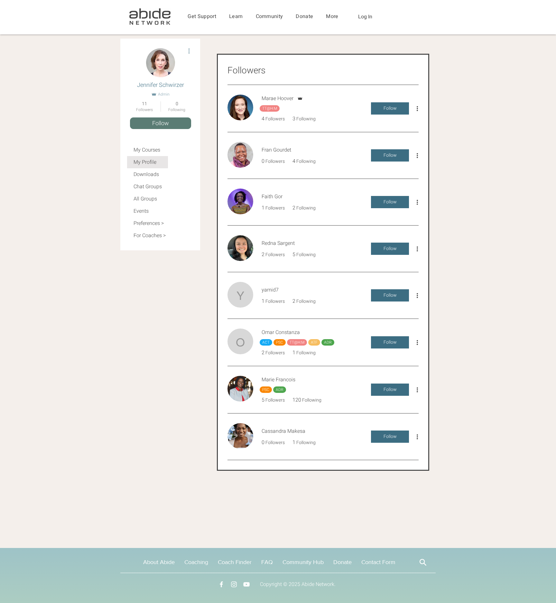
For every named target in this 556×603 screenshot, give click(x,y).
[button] (202, 16)
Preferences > (149, 223)
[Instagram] (234, 584)
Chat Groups (148, 186)
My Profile (145, 162)
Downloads (146, 174)
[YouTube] (246, 584)
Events (141, 211)
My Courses (147, 150)
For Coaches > (150, 235)
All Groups (145, 199)
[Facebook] (221, 584)
